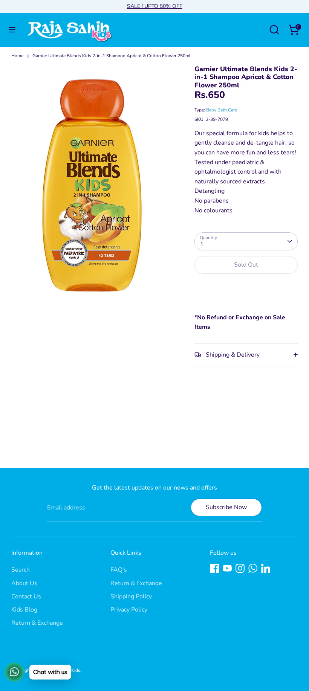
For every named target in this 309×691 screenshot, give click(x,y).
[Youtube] (227, 568)
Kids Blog (24, 610)
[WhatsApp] (252, 568)
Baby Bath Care (221, 110)
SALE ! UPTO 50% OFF (154, 6)
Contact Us (26, 596)
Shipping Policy (131, 596)
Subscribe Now (226, 507)
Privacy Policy (128, 610)
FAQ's (118, 570)
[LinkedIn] (265, 568)
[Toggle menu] (12, 29)
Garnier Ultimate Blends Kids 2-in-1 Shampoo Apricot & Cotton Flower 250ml (111, 56)
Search (20, 570)
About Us (24, 583)
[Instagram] (240, 568)
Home (17, 56)
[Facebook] (214, 568)
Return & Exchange (37, 623)
